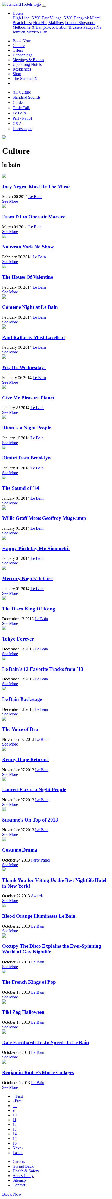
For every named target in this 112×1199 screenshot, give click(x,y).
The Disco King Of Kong (28, 609)
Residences (22, 69)
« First (18, 1096)
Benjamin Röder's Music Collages (38, 1072)
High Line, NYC (27, 18)
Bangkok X (45, 27)
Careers (19, 1161)
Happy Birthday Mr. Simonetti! (36, 548)
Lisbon (61, 27)
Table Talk (21, 108)
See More (10, 201)
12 (15, 1124)
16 (15, 1143)
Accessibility (23, 1175)
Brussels (75, 27)
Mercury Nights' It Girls (27, 578)
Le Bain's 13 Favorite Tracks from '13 (42, 669)
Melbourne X (24, 27)
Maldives (56, 22)
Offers (18, 50)
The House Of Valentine (27, 277)
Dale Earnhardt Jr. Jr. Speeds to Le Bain (45, 1042)
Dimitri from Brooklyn (26, 458)
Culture (19, 45)
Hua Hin (40, 22)
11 (14, 1119)
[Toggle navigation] (44, 6)
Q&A (17, 123)
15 (15, 1138)
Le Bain (19, 113)
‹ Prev (17, 1101)
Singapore (87, 22)
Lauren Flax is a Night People (34, 789)
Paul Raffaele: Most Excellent (33, 337)
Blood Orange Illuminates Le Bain (39, 916)
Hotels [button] (18, 13)
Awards (37, 896)
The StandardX (25, 78)
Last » (18, 1152)
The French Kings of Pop (29, 982)
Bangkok (81, 18)
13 (15, 1129)
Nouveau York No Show (28, 246)
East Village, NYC (57, 18)
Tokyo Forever (18, 639)
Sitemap (19, 1180)
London (72, 22)
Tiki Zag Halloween (23, 1012)
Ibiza (28, 22)
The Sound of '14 (20, 488)
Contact (19, 1185)
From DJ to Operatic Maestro (34, 216)
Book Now (22, 41)
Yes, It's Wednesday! (24, 367)
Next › (18, 1148)
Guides (18, 102)
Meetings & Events (28, 59)
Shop (17, 74)
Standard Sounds (26, 97)
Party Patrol (22, 118)
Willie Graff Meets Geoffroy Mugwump (44, 518)
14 (15, 1134)
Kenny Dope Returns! (25, 759)
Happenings (22, 55)
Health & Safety (26, 1171)
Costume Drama (19, 850)
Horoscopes (22, 128)
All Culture (22, 92)
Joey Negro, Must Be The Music (36, 186)
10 (15, 1115)
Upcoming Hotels (27, 64)
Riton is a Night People (26, 427)
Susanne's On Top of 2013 (30, 820)
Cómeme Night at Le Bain (30, 307)
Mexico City (36, 32)
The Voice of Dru (20, 729)
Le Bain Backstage (22, 699)
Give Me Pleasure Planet (28, 397)
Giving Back (23, 1166)
